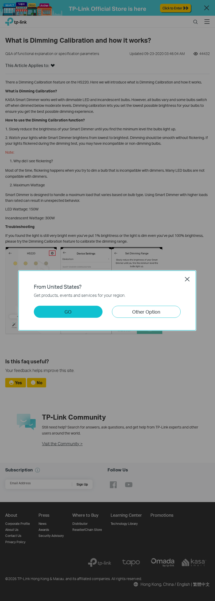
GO (68, 312)
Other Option (146, 312)
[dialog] (107, 300)
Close (187, 279)
